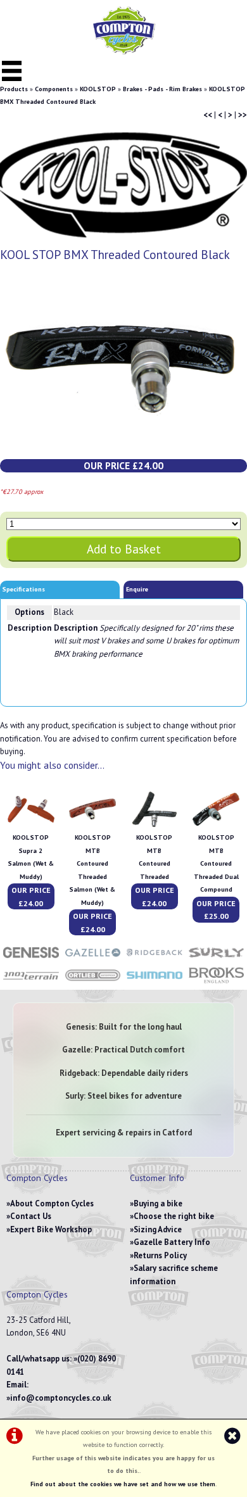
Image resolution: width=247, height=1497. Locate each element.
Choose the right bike (174, 1216)
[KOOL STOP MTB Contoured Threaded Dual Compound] (216, 825)
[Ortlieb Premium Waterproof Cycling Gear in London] (93, 982)
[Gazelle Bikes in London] (93, 959)
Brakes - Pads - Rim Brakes (162, 89)
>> (242, 115)
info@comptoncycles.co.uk (60, 1398)
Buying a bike (158, 1203)
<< (207, 115)
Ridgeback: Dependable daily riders (124, 1073)
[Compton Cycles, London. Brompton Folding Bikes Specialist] (123, 51)
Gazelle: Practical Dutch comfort (123, 1049)
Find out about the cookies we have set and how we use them (122, 1484)
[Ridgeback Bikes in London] (154, 959)
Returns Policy (160, 1255)
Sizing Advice (158, 1229)
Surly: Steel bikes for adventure (123, 1095)
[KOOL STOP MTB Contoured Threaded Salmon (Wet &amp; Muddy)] (92, 825)
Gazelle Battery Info (172, 1242)
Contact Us (30, 1216)
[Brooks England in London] (216, 982)
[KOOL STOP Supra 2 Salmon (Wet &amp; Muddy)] (31, 825)
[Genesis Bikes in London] (31, 959)
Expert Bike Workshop (51, 1229)
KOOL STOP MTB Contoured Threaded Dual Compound (216, 863)
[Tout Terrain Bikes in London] (31, 982)
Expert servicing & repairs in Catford (124, 1132)
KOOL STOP (98, 89)
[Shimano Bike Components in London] (154, 982)
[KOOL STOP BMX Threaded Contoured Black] (123, 367)
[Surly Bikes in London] (216, 959)
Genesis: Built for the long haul (124, 1026)
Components (54, 89)
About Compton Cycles (52, 1203)
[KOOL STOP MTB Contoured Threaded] (154, 825)
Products (14, 89)
